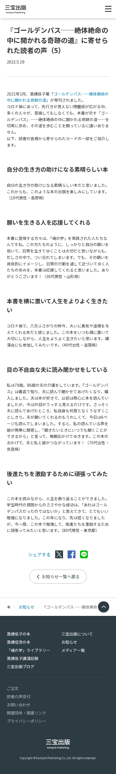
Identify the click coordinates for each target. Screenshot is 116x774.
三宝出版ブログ (20, 666)
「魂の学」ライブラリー (28, 650)
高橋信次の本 (18, 642)
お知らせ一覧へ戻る (61, 576)
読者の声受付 (18, 696)
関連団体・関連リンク (26, 713)
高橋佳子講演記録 (22, 658)
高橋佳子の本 (18, 634)
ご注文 (13, 688)
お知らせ (26, 607)
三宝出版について (77, 634)
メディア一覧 (73, 650)
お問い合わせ (18, 704)
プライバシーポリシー (26, 721)
